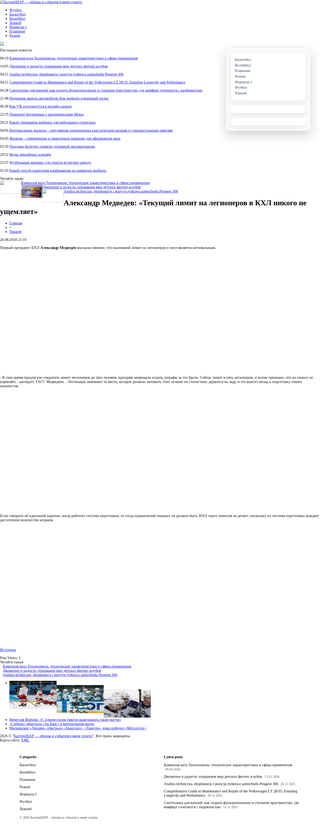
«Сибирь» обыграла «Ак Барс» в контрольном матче (51, 724)
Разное (14, 36)
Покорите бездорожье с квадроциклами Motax (46, 114)
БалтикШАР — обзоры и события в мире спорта (53, 736)
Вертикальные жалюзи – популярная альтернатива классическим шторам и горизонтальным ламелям (91, 130)
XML (25, 740)
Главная (15, 223)
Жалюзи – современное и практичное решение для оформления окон (64, 138)
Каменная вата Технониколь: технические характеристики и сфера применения (73, 58)
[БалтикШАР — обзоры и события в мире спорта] (41, 2)
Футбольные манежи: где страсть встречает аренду (50, 162)
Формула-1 (18, 27)
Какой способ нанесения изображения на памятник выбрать (57, 170)
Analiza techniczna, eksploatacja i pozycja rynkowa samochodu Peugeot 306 (66, 74)
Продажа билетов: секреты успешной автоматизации (52, 146)
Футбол (15, 10)
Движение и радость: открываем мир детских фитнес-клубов (58, 66)
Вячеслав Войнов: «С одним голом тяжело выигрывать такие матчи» (65, 720)
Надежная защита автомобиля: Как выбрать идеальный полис (59, 98)
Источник (8, 650)
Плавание (17, 31)
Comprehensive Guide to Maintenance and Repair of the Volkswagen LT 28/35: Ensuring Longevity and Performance (97, 82)
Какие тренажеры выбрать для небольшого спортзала (52, 122)
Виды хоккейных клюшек (30, 154)
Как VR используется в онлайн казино (40, 106)
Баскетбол (17, 14)
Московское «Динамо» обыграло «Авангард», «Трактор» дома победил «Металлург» (77, 728)
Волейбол (17, 19)
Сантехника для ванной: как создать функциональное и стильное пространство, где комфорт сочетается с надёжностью (105, 90)
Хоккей (15, 23)
